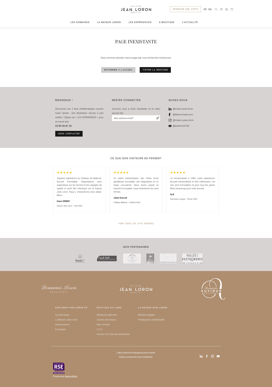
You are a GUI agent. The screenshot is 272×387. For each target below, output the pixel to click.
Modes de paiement (107, 315)
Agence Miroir (71, 376)
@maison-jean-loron (183, 108)
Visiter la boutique (155, 70)
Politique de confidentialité (151, 319)
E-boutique (60, 329)
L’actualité (190, 22)
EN (210, 9)
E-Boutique (167, 22)
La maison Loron (109, 22)
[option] (79, 189)
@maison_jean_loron (183, 120)
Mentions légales (146, 315)
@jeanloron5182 (181, 126)
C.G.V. (100, 329)
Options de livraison (106, 319)
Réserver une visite (185, 9)
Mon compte (103, 324)
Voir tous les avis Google (136, 224)
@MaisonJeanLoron (183, 114)
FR (205, 9)
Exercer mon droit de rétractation (113, 334)
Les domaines (80, 22)
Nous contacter (69, 134)
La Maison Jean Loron (66, 319)
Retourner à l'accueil (118, 70)
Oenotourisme (62, 324)
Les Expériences (140, 22)
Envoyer (157, 118)
